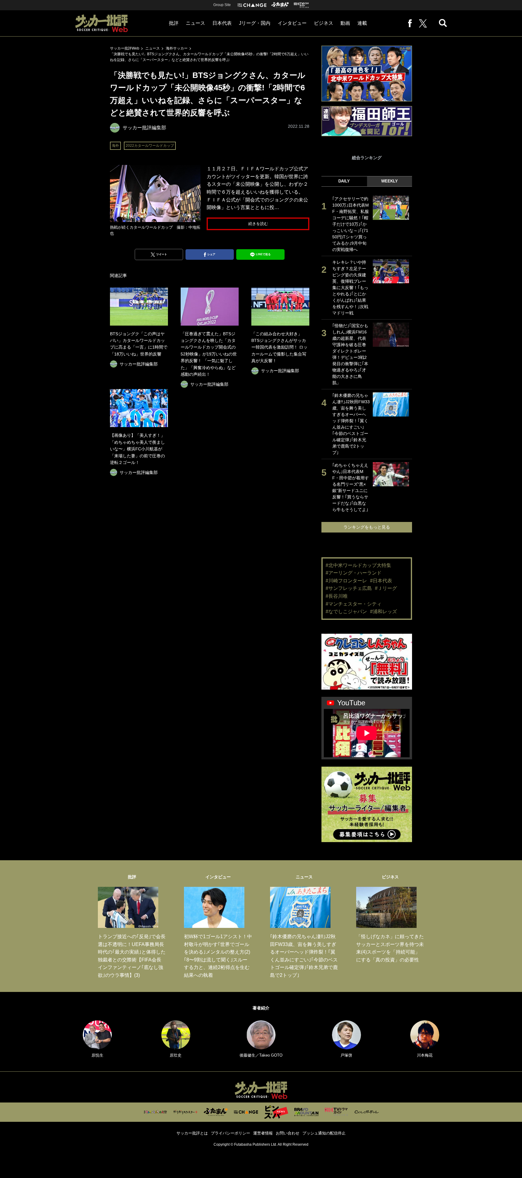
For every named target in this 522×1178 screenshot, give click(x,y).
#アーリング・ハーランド (354, 572)
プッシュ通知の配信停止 (324, 1133)
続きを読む (258, 223)
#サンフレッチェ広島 (349, 588)
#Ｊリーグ (386, 588)
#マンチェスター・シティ (354, 604)
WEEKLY (389, 181)
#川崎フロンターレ (346, 580)
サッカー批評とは (192, 1133)
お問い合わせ (287, 1133)
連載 (362, 23)
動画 (345, 23)
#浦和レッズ (383, 611)
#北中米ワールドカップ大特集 (358, 565)
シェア (211, 254)
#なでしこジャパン (346, 611)
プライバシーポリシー (230, 1133)
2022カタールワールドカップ (150, 145)
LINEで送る (263, 254)
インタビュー (292, 23)
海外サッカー (177, 48)
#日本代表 (381, 580)
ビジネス (323, 23)
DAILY (344, 181)
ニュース (195, 23)
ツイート (161, 254)
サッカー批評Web (124, 48)
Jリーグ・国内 (254, 23)
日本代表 (222, 23)
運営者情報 (263, 1133)
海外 (115, 145)
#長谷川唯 (337, 596)
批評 (174, 23)
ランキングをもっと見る (366, 527)
